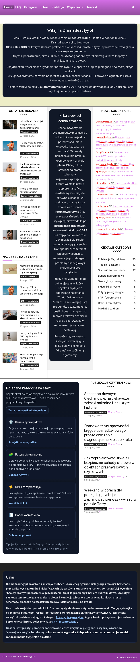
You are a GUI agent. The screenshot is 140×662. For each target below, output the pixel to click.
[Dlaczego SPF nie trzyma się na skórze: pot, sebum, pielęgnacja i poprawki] (10, 290)
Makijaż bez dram (29, 132)
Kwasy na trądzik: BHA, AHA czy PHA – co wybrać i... (31, 336)
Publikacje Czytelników (95, 412)
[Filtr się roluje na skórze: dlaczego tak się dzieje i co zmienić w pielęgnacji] (10, 146)
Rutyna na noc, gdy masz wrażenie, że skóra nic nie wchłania (31, 315)
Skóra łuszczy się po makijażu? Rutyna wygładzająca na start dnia (116, 198)
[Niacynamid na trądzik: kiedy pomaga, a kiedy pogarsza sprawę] (10, 269)
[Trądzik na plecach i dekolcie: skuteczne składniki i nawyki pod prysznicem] (10, 167)
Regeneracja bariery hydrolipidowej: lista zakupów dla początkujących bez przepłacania (114, 209)
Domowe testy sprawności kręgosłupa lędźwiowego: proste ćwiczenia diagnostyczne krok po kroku (108, 433)
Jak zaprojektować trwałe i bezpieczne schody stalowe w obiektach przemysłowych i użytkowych (109, 465)
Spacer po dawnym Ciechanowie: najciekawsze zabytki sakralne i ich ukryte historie (107, 401)
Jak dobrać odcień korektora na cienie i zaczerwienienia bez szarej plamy (114, 175)
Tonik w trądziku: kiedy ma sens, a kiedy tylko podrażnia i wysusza (116, 186)
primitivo (97, 632)
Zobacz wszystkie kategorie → (27, 410)
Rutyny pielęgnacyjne (30, 220)
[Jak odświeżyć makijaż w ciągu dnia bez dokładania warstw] (10, 124)
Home (8, 7)
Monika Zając (114, 412)
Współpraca (75, 7)
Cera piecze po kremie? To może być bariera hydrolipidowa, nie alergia (112, 156)
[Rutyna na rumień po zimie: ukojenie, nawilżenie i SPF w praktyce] (10, 210)
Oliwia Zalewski (115, 508)
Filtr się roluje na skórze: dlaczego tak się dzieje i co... (32, 146)
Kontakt (91, 7)
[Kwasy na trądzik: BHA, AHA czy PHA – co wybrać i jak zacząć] (10, 336)
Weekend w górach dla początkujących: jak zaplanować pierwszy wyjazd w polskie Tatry (110, 497)
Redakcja (58, 7)
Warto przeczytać (128, 657)
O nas (44, 7)
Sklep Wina (84, 632)
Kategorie (30, 7)
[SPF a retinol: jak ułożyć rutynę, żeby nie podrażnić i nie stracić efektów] (10, 358)
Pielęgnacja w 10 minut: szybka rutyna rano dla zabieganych (114, 221)
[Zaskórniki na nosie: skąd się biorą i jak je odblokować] (10, 235)
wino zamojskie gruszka (61, 632)
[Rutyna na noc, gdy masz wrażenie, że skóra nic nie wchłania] (10, 315)
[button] (133, 7)
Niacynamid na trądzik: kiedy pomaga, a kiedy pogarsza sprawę (31, 269)
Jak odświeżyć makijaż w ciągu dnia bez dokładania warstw (31, 124)
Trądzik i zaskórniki (29, 178)
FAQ (18, 7)
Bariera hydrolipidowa (30, 196)
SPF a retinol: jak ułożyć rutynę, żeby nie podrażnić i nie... (31, 357)
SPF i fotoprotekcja (29, 153)
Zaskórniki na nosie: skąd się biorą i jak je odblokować (30, 234)
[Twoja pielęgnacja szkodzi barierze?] (10, 192)
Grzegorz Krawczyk (117, 476)
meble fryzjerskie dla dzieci (34, 637)
